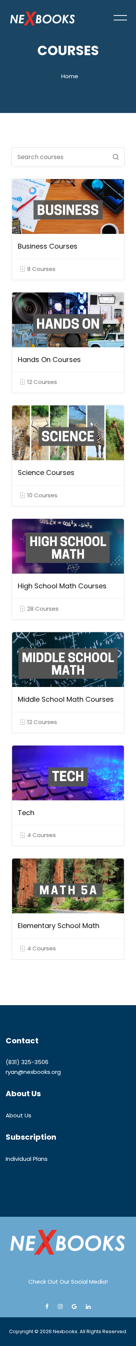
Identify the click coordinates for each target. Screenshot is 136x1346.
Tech (26, 812)
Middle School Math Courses (66, 699)
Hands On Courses (49, 359)
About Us (18, 1115)
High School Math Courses (62, 586)
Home (69, 76)
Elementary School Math (58, 925)
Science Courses (46, 472)
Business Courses (47, 246)
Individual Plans (27, 1159)
